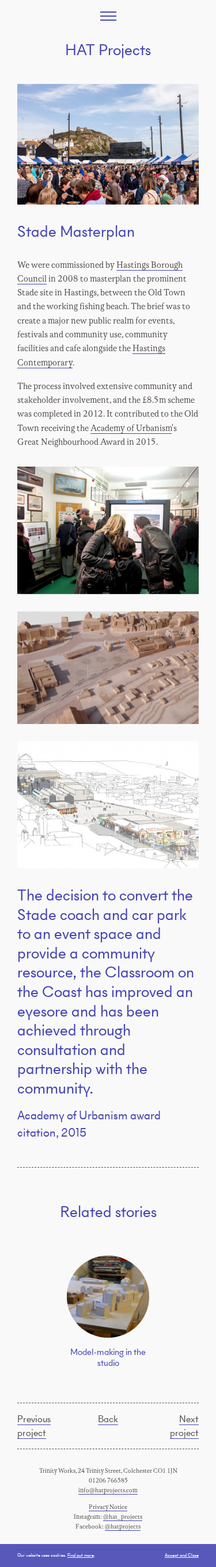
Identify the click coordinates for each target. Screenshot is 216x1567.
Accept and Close (182, 1555)
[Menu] (108, 16)
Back (108, 1418)
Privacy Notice (108, 1507)
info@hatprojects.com (108, 1490)
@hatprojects (123, 1526)
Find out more (80, 1555)
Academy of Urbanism (131, 428)
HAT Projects (108, 49)
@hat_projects (122, 1517)
